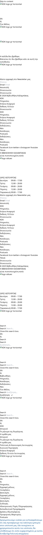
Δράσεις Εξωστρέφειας (10, 512)
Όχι (8, 533)
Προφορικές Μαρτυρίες (10, 514)
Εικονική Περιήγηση (9, 448)
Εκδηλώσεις (5, 125)
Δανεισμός (4, 492)
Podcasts (4, 134)
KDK (2, 98)
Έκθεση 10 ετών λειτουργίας (12, 453)
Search (3, 328)
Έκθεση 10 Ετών (7, 106)
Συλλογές (4, 503)
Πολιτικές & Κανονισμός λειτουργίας (16, 445)
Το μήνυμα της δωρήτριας (11, 431)
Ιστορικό (4, 429)
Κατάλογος (5, 131)
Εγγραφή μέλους (7, 487)
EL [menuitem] (1, 21)
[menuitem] (1, 19)
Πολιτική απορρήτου (19, 533)
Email (2, 84)
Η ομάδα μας (5, 434)
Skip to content (6, 1)
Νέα (1, 128)
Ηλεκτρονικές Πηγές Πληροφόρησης (16, 506)
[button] (21, 325)
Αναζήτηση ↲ (6, 395)
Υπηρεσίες (4, 101)
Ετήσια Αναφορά (7, 104)
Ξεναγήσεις (5, 490)
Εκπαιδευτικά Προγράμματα (12, 509)
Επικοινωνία (5, 90)
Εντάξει (3, 533)
